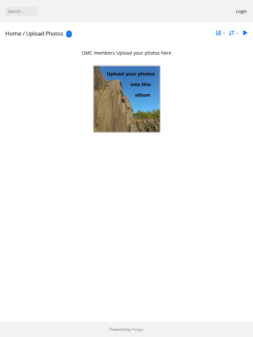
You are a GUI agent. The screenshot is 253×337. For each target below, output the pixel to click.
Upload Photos (44, 33)
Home (13, 33)
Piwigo (138, 329)
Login (241, 11)
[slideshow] (245, 33)
